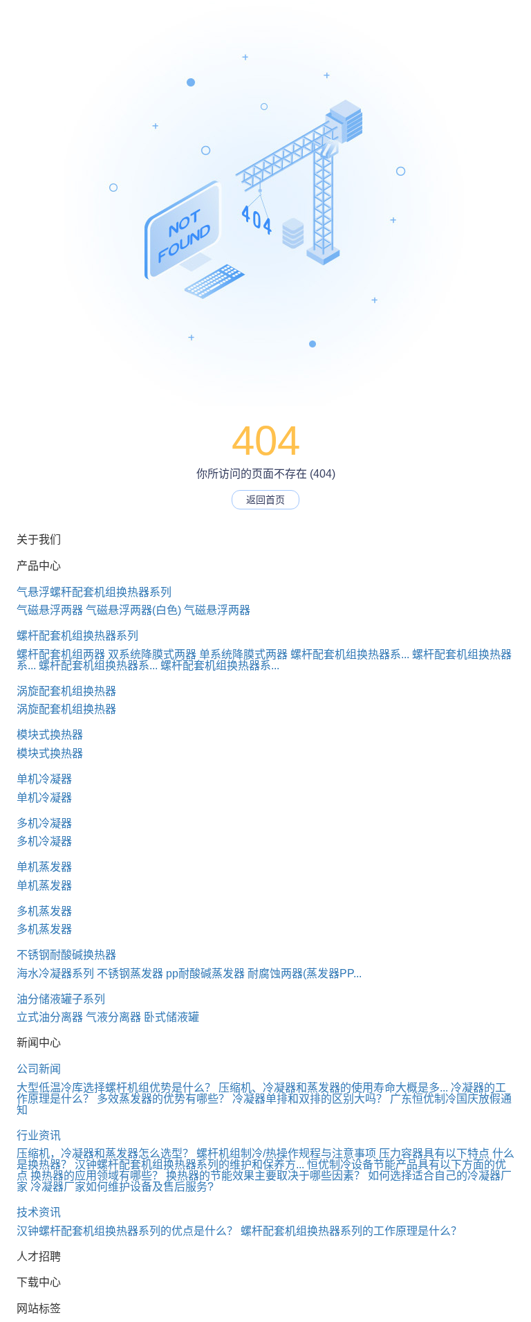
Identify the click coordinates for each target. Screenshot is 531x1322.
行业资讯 (39, 1135)
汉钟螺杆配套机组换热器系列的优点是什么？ (127, 1231)
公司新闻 (39, 1069)
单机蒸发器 (44, 867)
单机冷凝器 (44, 779)
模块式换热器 (50, 735)
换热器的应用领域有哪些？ (96, 1175)
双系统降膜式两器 (152, 654)
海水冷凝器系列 (55, 973)
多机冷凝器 (44, 823)
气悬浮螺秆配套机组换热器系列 (94, 592)
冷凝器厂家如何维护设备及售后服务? (122, 1187)
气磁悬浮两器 (50, 610)
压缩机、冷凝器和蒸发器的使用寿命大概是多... (333, 1088)
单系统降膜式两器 (243, 654)
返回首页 (265, 499)
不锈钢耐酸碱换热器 (66, 955)
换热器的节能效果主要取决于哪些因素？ (265, 1175)
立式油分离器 (50, 1017)
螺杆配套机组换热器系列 (77, 636)
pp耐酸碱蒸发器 (205, 973)
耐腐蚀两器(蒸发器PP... (305, 973)
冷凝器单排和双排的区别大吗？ (309, 1099)
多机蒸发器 (44, 911)
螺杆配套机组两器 (61, 654)
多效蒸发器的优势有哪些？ (163, 1099)
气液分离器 (113, 1017)
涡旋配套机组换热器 (66, 691)
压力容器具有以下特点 (434, 1153)
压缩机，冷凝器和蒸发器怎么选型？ (105, 1153)
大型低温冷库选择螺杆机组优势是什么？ (116, 1088)
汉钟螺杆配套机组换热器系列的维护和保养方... (189, 1164)
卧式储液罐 (171, 1017)
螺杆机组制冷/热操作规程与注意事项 (286, 1153)
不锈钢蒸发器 (130, 973)
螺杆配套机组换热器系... (349, 654)
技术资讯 (39, 1212)
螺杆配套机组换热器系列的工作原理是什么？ (351, 1231)
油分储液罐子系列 (61, 999)
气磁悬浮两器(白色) (133, 610)
